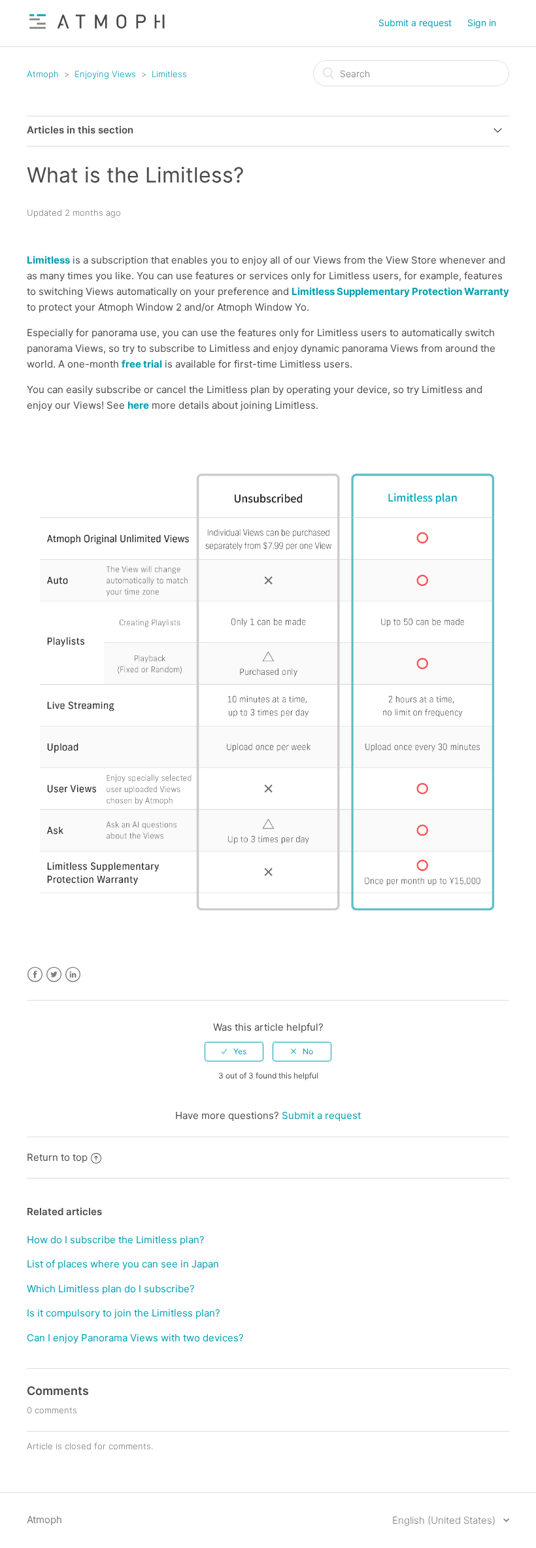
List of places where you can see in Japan (123, 1264)
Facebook (35, 975)
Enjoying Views (105, 74)
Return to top (57, 1157)
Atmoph (43, 74)
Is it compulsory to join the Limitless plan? (123, 1313)
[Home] (97, 30)
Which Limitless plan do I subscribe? (111, 1288)
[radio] (234, 1051)
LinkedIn (73, 975)
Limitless (169, 74)
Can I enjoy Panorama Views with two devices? (135, 1338)
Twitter (54, 975)
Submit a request (415, 22)
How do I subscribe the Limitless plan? (116, 1239)
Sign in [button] (481, 22)
